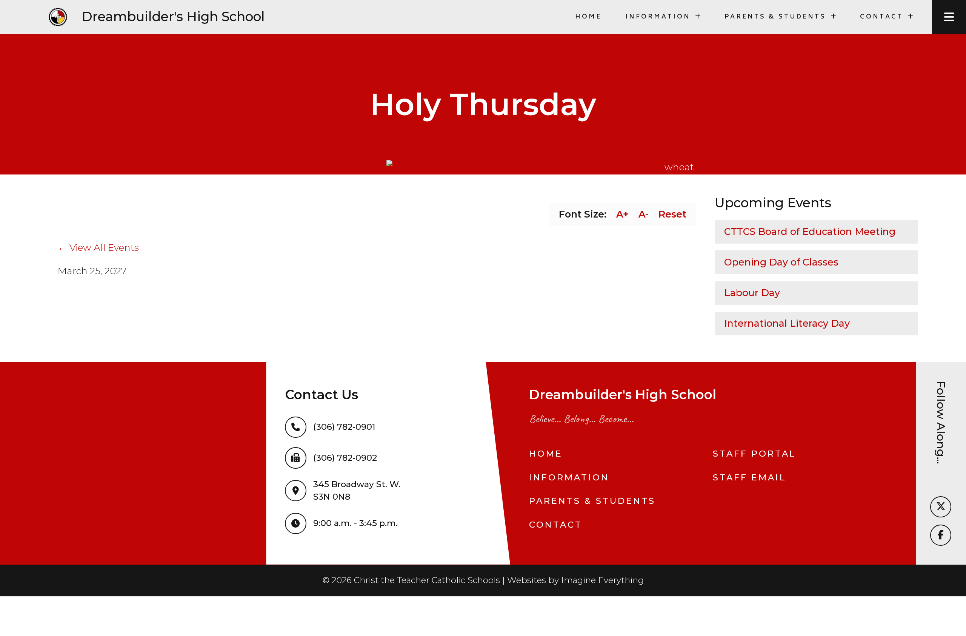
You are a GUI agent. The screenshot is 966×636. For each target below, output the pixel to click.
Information (569, 477)
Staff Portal (754, 453)
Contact (555, 524)
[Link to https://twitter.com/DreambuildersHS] (940, 506)
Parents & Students (592, 501)
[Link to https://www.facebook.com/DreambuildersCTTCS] (940, 535)
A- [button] (643, 214)
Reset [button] (672, 214)
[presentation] (949, 17)
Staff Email (749, 477)
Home (588, 17)
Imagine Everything (602, 580)
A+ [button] (622, 214)
